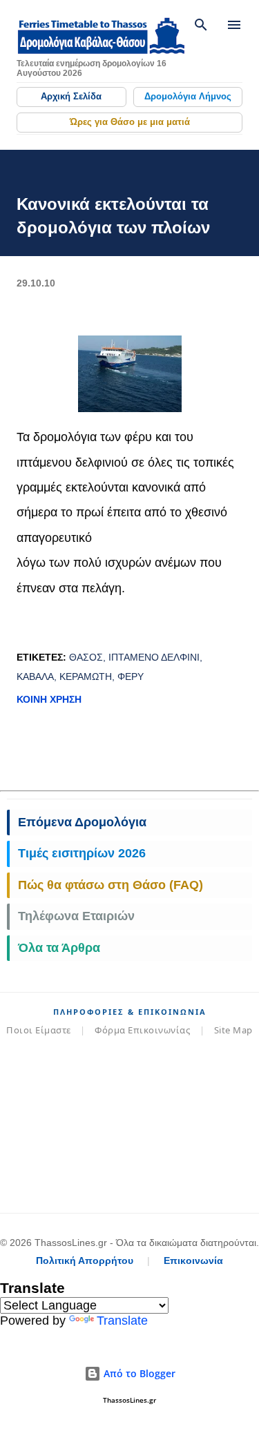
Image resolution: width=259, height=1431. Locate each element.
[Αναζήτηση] (201, 25)
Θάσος (86, 657)
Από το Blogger (138, 1373)
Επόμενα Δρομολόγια (82, 822)
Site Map (233, 1030)
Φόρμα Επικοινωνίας (142, 1030)
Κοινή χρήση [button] (49, 699)
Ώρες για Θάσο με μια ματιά (130, 122)
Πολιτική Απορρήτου (84, 1260)
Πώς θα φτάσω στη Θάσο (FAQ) (110, 885)
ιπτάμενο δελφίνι (154, 657)
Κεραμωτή (85, 676)
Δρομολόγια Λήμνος (187, 96)
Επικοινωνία (193, 1260)
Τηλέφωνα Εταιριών (76, 916)
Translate (122, 1320)
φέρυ (130, 676)
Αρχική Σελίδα (71, 96)
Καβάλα (35, 676)
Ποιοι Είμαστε (38, 1030)
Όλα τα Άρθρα (59, 948)
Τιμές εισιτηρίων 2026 (82, 853)
